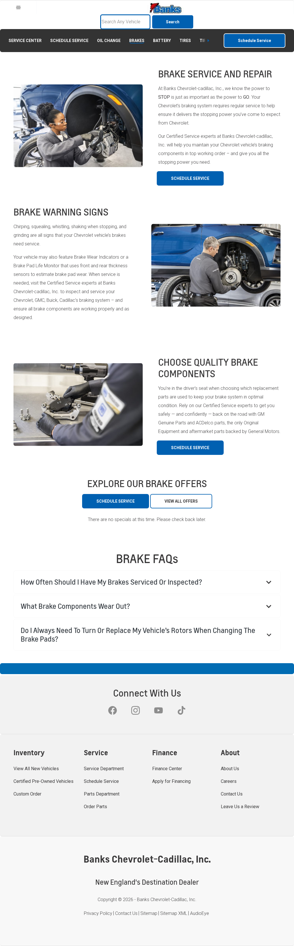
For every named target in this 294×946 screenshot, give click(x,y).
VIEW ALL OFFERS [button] (181, 501)
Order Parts (95, 806)
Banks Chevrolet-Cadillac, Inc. (166, 899)
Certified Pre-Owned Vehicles (43, 781)
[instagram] (135, 710)
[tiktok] (181, 710)
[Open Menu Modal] (18, 7)
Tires (185, 40)
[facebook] (112, 710)
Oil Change (109, 40)
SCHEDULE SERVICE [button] (190, 178)
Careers (229, 781)
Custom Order (27, 794)
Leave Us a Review (240, 806)
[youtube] (158, 710)
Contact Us (232, 794)
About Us (230, 768)
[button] (147, 582)
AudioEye (199, 913)
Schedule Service (69, 40)
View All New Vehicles (36, 768)
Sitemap (148, 913)
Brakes (136, 40)
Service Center (25, 40)
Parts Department (101, 794)
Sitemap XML (173, 913)
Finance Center (167, 768)
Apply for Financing (171, 781)
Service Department (104, 768)
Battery (162, 40)
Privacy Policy (98, 913)
